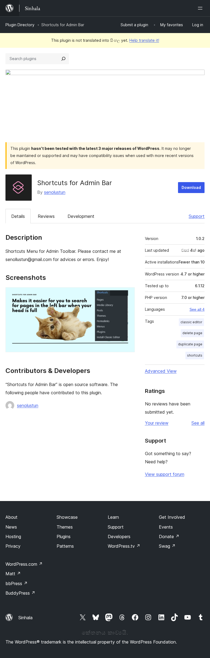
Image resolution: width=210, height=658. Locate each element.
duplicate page (190, 344)
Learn (113, 517)
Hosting (13, 536)
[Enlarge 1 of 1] (127, 294)
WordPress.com (24, 564)
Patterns (65, 546)
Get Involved (172, 517)
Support (197, 216)
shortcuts (194, 355)
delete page (192, 333)
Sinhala (25, 617)
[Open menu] (201, 8)
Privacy (13, 546)
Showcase (67, 517)
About (11, 517)
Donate (169, 536)
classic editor (191, 322)
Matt (13, 573)
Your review (156, 423)
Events (166, 527)
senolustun (54, 192)
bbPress (16, 583)
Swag (167, 546)
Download (191, 187)
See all (198, 423)
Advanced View (161, 371)
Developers (119, 536)
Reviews (46, 216)
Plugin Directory (19, 24)
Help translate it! (144, 40)
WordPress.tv (124, 546)
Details (18, 216)
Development (81, 216)
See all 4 (197, 309)
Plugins (64, 536)
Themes (65, 527)
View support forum (164, 474)
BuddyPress (20, 593)
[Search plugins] (63, 58)
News (11, 527)
